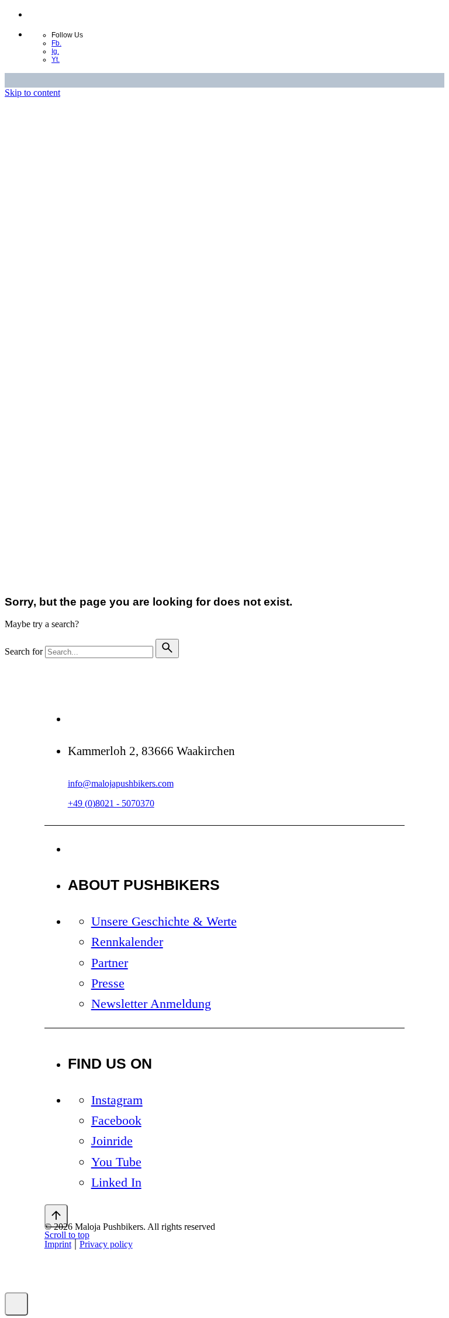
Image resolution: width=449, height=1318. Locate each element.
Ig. (55, 51)
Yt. (55, 59)
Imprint (57, 427)
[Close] (56, 239)
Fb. (56, 43)
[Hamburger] (64, 566)
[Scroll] (56, 1215)
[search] (167, 648)
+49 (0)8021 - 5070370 (111, 803)
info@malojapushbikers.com (121, 783)
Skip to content (32, 93)
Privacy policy (104, 427)
